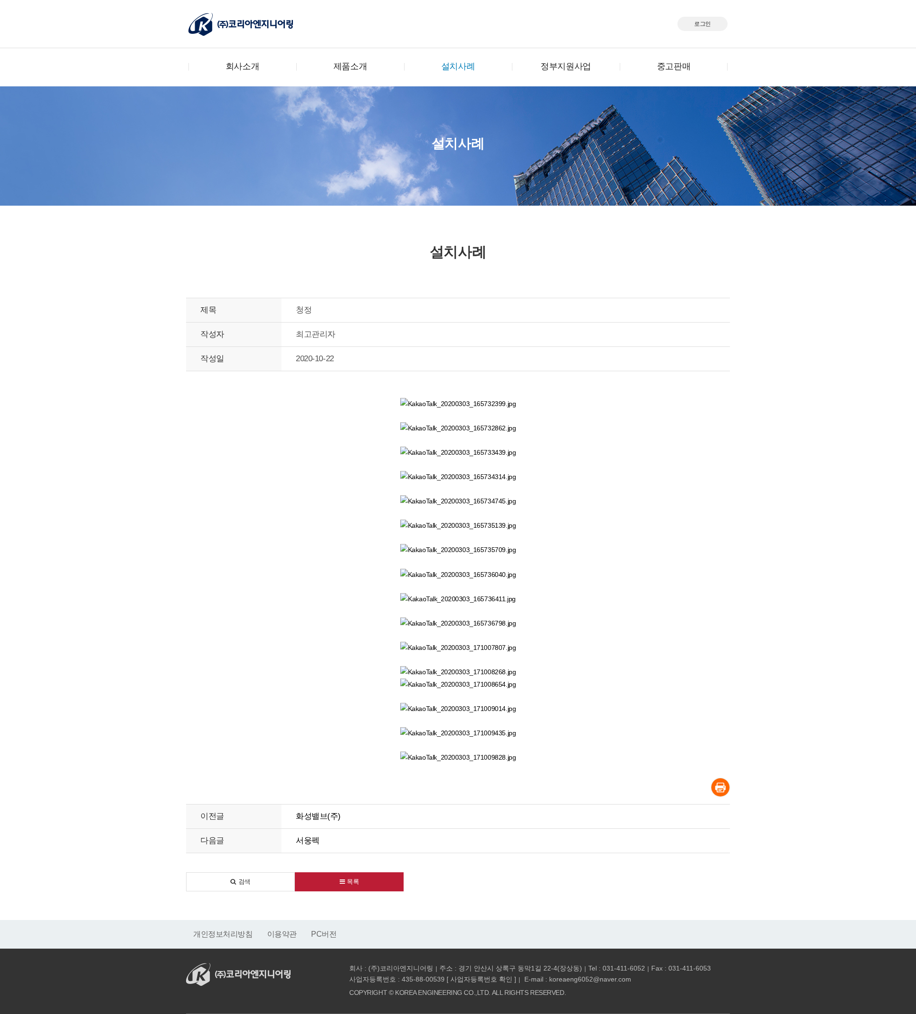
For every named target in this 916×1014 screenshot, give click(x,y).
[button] (240, 881)
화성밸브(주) (318, 816)
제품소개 (350, 66)
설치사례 (458, 66)
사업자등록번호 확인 (481, 979)
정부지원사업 (566, 66)
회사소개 (242, 66)
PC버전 (323, 934)
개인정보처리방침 (223, 934)
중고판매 (673, 66)
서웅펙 (308, 840)
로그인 (702, 24)
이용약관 (282, 934)
